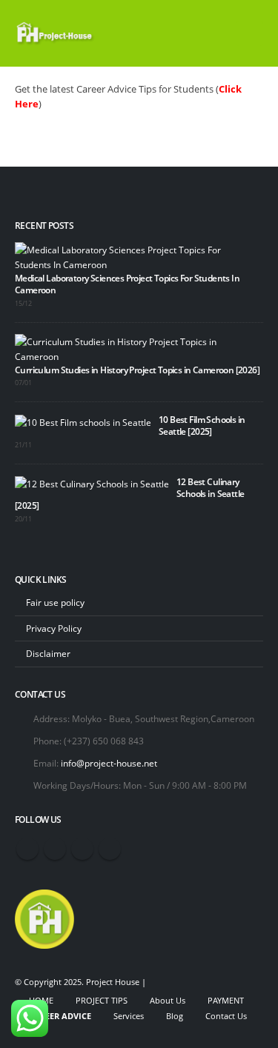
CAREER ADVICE (60, 1016)
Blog (174, 1016)
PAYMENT (226, 1000)
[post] (135, 255)
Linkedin (110, 849)
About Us (167, 1000)
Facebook (27, 849)
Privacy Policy (54, 628)
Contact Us (226, 1016)
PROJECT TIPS (102, 1000)
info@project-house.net (109, 763)
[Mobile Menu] (249, 33)
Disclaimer (48, 653)
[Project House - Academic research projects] (55, 33)
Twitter (55, 849)
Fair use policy (55, 602)
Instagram (82, 849)
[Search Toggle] (210, 33)
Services (128, 1016)
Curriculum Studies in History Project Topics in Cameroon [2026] (137, 370)
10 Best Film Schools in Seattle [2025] (202, 425)
